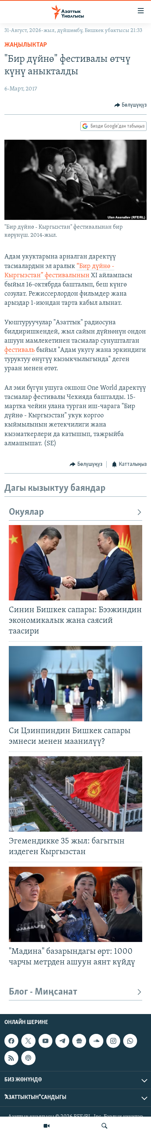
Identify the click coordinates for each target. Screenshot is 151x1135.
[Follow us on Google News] (79, 1041)
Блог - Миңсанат (43, 992)
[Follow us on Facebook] (11, 1041)
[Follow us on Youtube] (45, 1041)
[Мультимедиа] (47, 1126)
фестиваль (19, 350)
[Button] (130, 105)
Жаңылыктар (25, 45)
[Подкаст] (28, 1058)
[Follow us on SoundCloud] (96, 1041)
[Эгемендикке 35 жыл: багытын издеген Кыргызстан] (75, 794)
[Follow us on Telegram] (62, 1041)
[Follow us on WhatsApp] (130, 1041)
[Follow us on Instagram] (113, 1041)
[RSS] (11, 1058)
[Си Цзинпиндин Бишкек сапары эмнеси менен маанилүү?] (75, 683)
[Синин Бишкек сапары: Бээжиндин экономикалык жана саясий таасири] (75, 562)
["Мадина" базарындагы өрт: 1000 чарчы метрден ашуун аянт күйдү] (75, 904)
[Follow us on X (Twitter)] (28, 1041)
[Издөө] (104, 1126)
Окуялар (26, 512)
